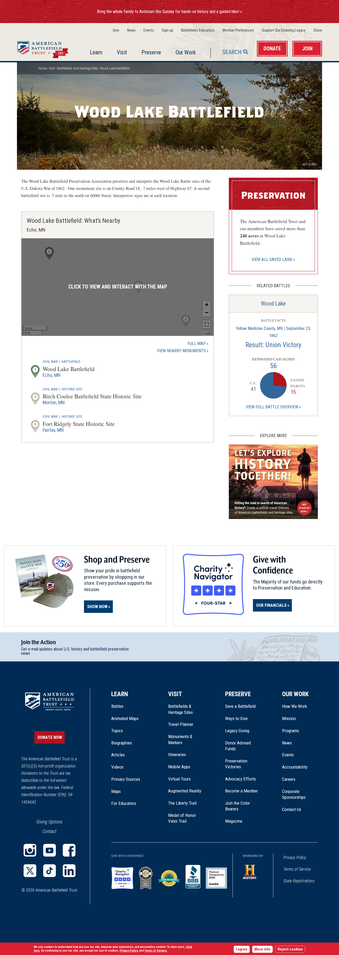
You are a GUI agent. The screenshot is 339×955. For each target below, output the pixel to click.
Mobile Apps (179, 766)
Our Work (186, 52)
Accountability (294, 767)
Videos (117, 767)
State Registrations (299, 880)
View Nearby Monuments (182, 351)
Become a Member (241, 790)
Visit (122, 52)
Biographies (121, 742)
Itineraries (177, 754)
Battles (117, 706)
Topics (117, 730)
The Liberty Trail (186, 803)
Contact (49, 831)
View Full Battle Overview (272, 406)
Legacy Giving (243, 731)
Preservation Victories (236, 763)
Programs (290, 730)
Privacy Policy (294, 857)
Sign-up (167, 30)
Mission (289, 718)
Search (232, 52)
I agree (241, 949)
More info (262, 949)
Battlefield (71, 361)
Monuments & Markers (180, 739)
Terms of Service (297, 869)
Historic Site (72, 389)
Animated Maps (125, 718)
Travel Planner (180, 724)
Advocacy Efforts (240, 779)
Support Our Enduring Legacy (284, 30)
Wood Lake (273, 303)
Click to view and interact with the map (117, 287)
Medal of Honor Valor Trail (185, 818)
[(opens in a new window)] (30, 850)
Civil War (50, 361)
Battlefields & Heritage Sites (180, 709)
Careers (288, 779)
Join (307, 49)
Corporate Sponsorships (294, 794)
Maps (116, 791)
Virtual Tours (179, 779)
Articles (118, 754)
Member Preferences (238, 30)
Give (116, 30)
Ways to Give (236, 718)
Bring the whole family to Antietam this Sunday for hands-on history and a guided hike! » (169, 11)
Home (44, 48)
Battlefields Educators (198, 30)
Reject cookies (290, 949)
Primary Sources (125, 779)
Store (318, 30)
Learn (96, 52)
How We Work (294, 706)
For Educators (123, 803)
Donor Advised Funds (238, 745)
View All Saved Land (272, 259)
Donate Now (50, 737)
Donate (272, 49)
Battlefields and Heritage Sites (77, 68)
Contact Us (291, 809)
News (131, 30)
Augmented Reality (184, 790)
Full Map (197, 343)
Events (149, 30)
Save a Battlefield (240, 706)
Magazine (233, 821)
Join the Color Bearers (237, 806)
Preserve (151, 52)
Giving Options (49, 822)
